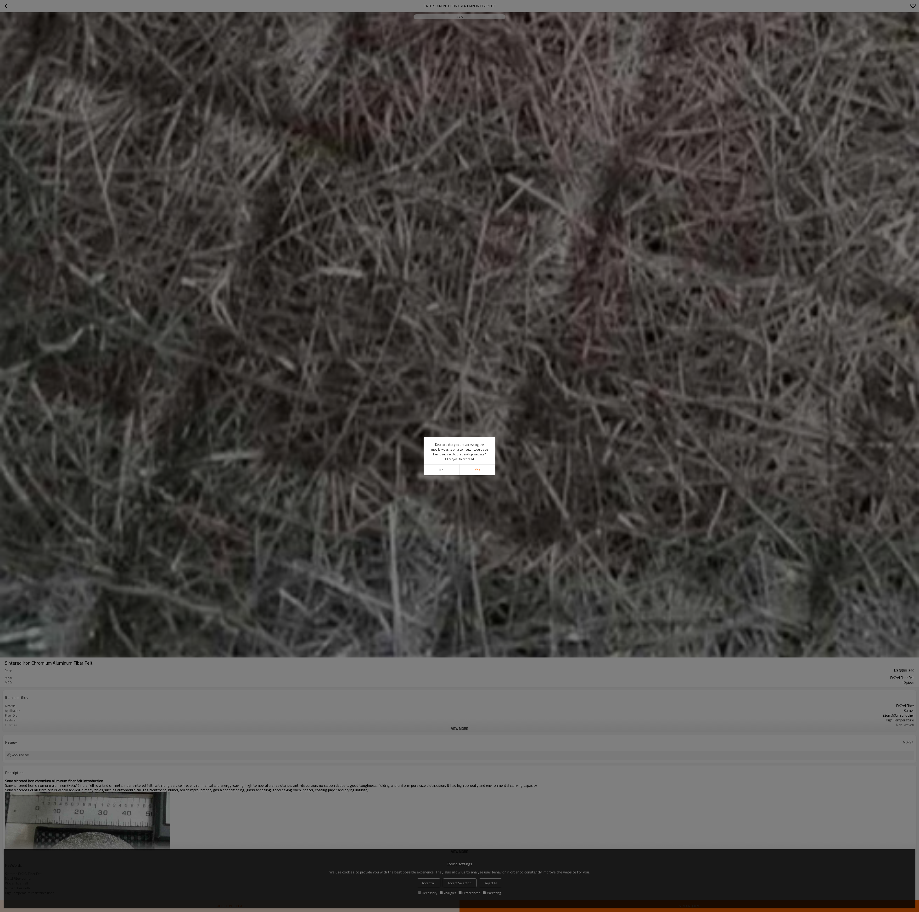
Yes (477, 470)
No (441, 470)
